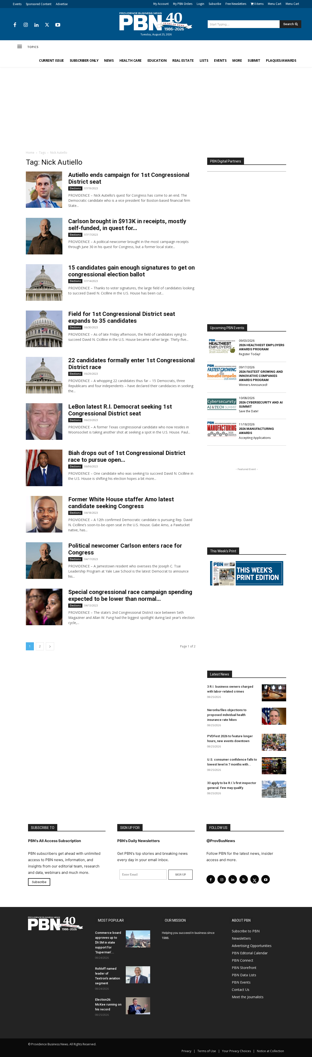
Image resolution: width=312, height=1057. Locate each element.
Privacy (186, 1051)
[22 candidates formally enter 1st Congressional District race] (44, 375)
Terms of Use (206, 1051)
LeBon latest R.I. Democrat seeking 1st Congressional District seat (120, 410)
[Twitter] (47, 25)
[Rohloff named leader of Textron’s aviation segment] (138, 974)
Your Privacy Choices (236, 1051)
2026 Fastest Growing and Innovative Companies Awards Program (261, 376)
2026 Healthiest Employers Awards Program (261, 347)
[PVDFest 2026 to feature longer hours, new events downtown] (274, 742)
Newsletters (241, 938)
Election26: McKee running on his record (108, 1004)
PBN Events (241, 982)
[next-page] (50, 646)
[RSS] (243, 879)
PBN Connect (242, 960)
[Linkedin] (36, 25)
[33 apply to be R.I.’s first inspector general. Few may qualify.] (274, 789)
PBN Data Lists (244, 975)
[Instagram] (25, 25)
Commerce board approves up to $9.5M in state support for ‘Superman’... (108, 942)
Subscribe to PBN (246, 931)
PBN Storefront (244, 967)
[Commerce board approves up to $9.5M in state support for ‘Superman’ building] (138, 938)
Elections (75, 188)
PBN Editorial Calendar (250, 953)
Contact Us (240, 989)
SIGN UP (180, 874)
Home (30, 153)
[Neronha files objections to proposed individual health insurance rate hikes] (274, 716)
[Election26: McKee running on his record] (138, 1005)
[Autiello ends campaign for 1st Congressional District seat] (44, 189)
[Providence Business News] (156, 21)
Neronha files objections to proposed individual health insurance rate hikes (226, 715)
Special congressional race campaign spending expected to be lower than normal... (130, 595)
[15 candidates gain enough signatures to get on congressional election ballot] (44, 282)
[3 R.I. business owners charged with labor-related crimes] (274, 692)
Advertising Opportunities (252, 945)
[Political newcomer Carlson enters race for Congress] (44, 560)
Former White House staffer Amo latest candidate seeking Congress (121, 503)
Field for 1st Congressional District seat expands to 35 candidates (121, 317)
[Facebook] (15, 25)
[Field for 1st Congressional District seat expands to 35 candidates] (44, 329)
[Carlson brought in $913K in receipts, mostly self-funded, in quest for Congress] (44, 236)
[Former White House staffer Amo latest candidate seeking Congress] (44, 514)
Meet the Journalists (247, 997)
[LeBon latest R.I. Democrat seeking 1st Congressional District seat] (44, 421)
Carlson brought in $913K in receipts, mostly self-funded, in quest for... (127, 225)
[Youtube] (58, 25)
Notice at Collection (270, 1051)
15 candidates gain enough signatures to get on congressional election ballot (131, 271)
